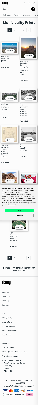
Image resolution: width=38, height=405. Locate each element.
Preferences (19, 215)
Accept (19, 210)
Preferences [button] (11, 205)
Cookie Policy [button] (5, 202)
